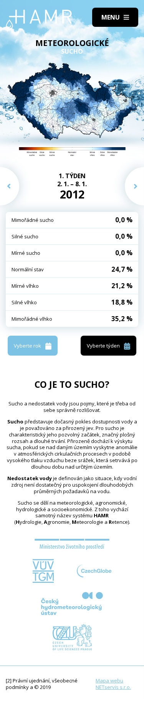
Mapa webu (109, 680)
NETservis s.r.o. (113, 687)
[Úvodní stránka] (39, 20)
